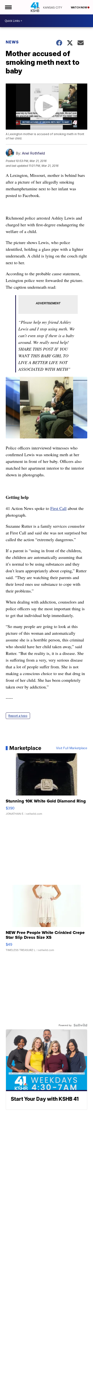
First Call (58, 508)
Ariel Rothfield (33, 153)
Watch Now (79, 7)
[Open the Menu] (8, 7)
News (12, 42)
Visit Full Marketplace (71, 748)
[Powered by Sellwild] (80, 1025)
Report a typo (17, 716)
